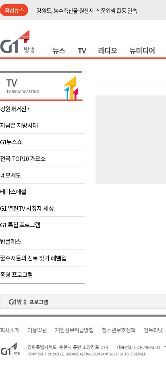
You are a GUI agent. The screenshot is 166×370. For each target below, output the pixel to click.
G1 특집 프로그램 (20, 224)
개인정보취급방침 (74, 330)
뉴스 (58, 50)
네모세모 (10, 175)
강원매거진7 (14, 108)
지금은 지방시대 (19, 125)
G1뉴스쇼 (11, 141)
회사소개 (9, 330)
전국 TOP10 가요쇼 (23, 158)
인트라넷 (153, 330)
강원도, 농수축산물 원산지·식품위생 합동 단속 (87, 10)
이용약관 (37, 330)
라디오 (107, 50)
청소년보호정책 (118, 330)
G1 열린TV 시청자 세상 (27, 208)
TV (81, 50)
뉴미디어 (142, 50)
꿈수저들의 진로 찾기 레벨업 (33, 258)
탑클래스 (10, 241)
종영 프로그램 (16, 274)
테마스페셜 (13, 191)
